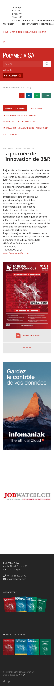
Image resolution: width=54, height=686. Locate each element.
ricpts (46, 95)
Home (5, 32)
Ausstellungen (9, 128)
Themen (32, 115)
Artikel (24, 115)
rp (22, 95)
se (37, 95)
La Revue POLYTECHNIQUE (22, 88)
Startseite (7, 88)
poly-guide (7, 70)
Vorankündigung (26, 128)
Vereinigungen (42, 128)
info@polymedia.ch (16, 578)
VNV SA (22, 675)
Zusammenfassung (11, 115)
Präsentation (36, 108)
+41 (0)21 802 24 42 (16, 575)
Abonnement (13, 134)
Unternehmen (16, 32)
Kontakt (42, 32)
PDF (4, 134)
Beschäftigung (30, 32)
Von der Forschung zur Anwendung (19, 122)
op (29, 95)
